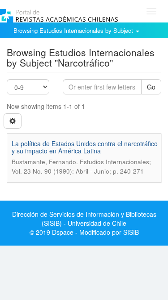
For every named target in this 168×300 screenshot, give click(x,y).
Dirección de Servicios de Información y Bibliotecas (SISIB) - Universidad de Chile (84, 219)
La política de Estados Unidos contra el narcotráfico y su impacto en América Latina (85, 147)
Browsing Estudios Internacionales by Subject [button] (74, 30)
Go (151, 86)
